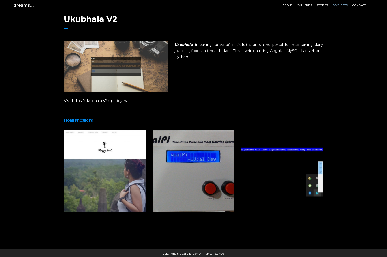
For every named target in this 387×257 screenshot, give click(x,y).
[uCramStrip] (282, 171)
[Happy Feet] (105, 171)
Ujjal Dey (192, 253)
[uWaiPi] (193, 171)
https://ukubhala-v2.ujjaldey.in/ (99, 101)
